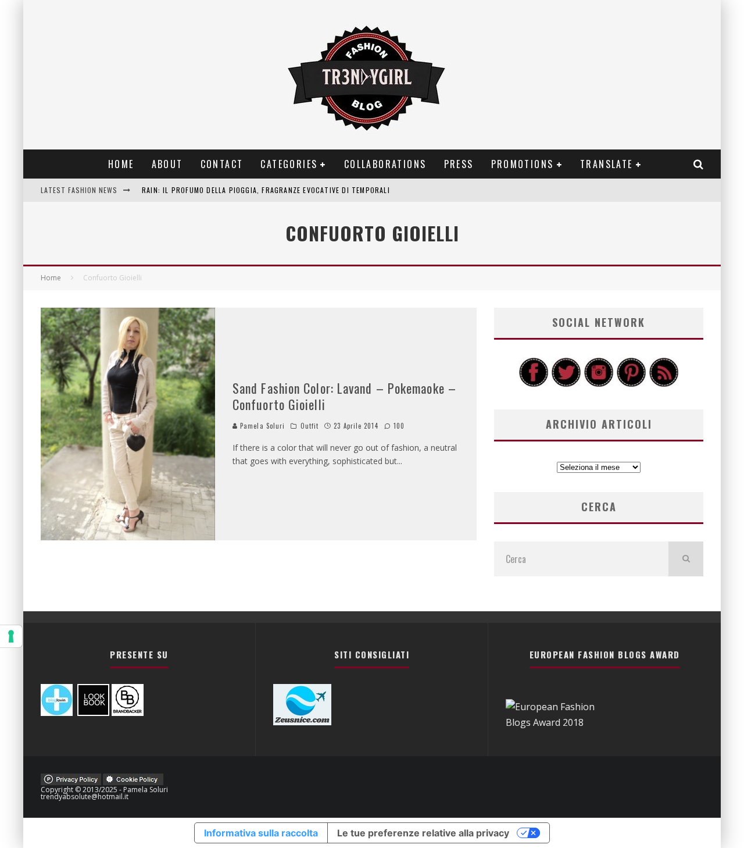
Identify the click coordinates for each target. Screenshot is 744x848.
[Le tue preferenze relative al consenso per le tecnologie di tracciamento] (11, 636)
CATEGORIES (288, 164)
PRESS (459, 164)
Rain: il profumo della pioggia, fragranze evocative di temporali (266, 190)
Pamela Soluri (261, 425)
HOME (121, 164)
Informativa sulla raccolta (261, 833)
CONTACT (222, 164)
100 (398, 425)
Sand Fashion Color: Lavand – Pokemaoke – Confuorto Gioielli (344, 396)
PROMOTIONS (522, 164)
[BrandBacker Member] (128, 712)
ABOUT (167, 164)
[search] (685, 558)
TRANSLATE (606, 164)
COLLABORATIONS (385, 164)
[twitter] (566, 383)
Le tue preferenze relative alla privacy (423, 833)
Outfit (310, 426)
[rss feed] (664, 383)
